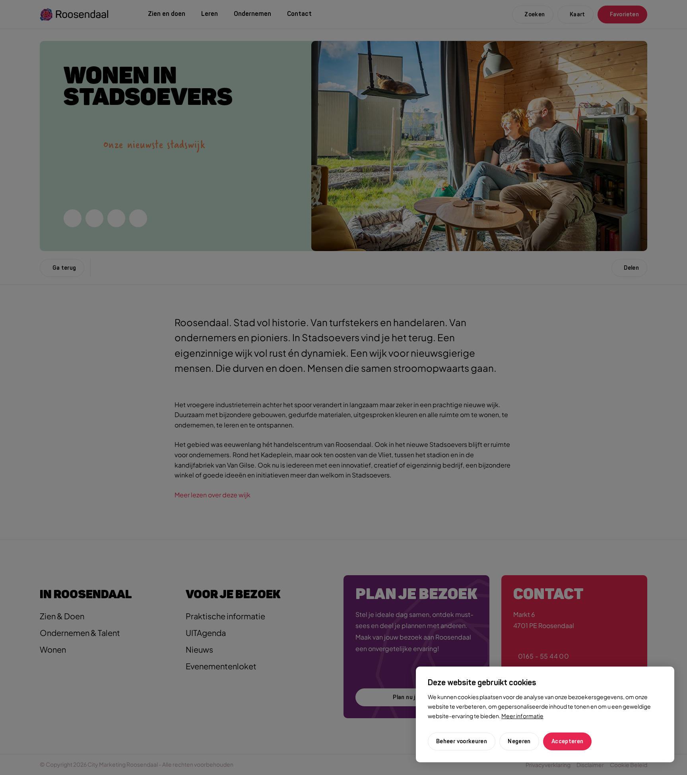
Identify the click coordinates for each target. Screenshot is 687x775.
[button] (519, 741)
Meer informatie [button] (522, 715)
